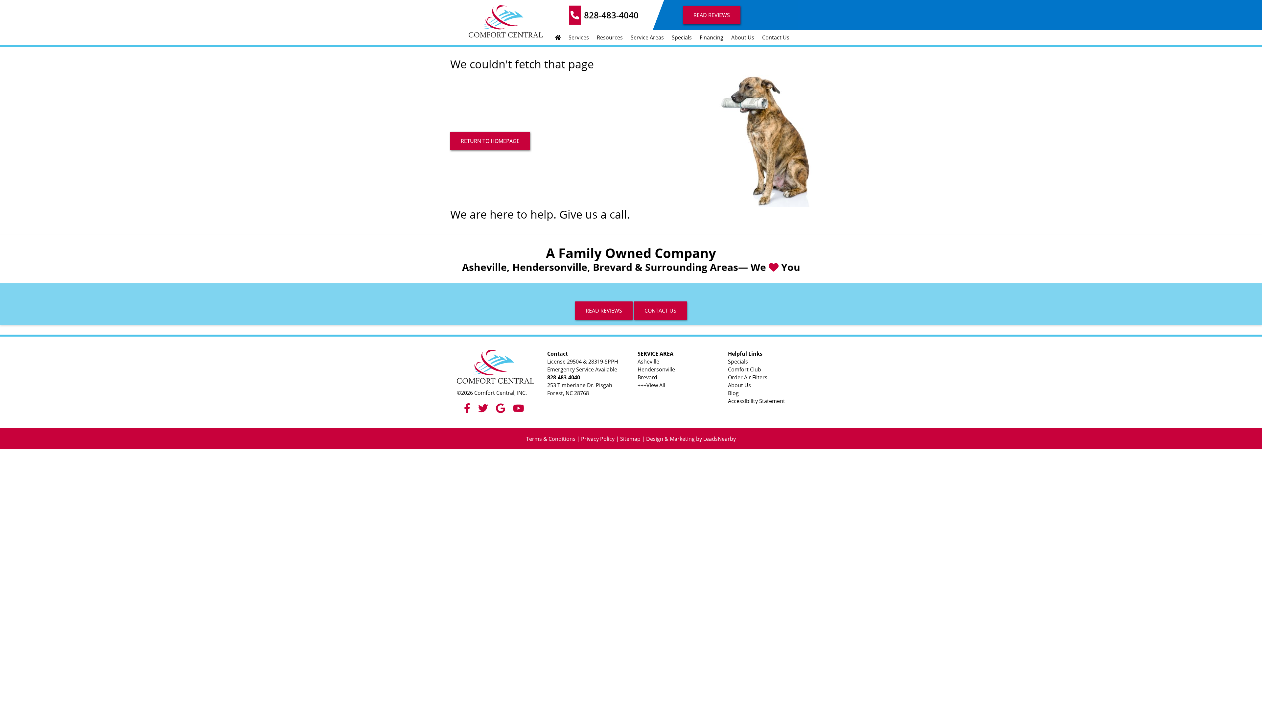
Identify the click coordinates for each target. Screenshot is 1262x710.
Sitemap (630, 438)
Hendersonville (656, 369)
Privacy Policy (598, 438)
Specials (682, 37)
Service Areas (647, 37)
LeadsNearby (719, 438)
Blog (733, 393)
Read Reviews (711, 15)
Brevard (647, 377)
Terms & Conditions (550, 438)
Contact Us (775, 37)
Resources (610, 37)
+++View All (651, 385)
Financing (711, 37)
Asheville (648, 361)
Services (579, 37)
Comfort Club (744, 369)
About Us (742, 37)
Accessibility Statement (756, 401)
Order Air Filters (747, 377)
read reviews (604, 310)
